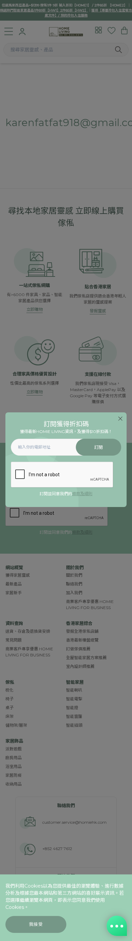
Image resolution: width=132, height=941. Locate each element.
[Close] (120, 418)
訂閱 (98, 447)
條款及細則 (82, 493)
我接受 (36, 924)
